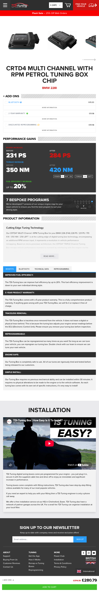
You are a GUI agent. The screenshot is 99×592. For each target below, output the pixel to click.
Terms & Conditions (62, 563)
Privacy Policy (60, 566)
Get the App (34, 556)
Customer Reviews (11, 563)
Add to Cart (49, 587)
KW (71, 176)
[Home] (19, 5)
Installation (59, 559)
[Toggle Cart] (68, 5)
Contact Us (8, 566)
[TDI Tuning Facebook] (83, 553)
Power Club (59, 556)
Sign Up (80, 539)
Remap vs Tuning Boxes (36, 565)
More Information (49, 107)
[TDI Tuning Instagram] (89, 553)
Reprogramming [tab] (61, 269)
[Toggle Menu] (5, 5)
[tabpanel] (49, 331)
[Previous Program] (77, 207)
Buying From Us (10, 559)
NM (85, 176)
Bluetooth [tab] (24, 269)
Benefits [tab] (10, 269)
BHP (66, 176)
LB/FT (90, 176)
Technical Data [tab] (42, 269)
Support (6, 556)
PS (62, 176)
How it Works (34, 559)
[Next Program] (89, 207)
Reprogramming (36, 569)
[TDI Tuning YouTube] (94, 553)
